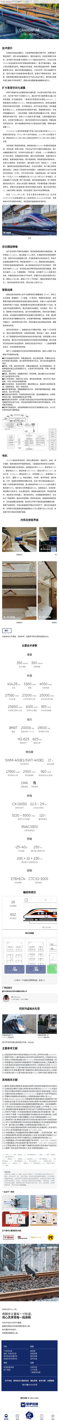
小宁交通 (33, 1370)
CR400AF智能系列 (17, 1)
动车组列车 (9, 1)
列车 (5, 1347)
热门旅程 (7, 1370)
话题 (52, 1419)
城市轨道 (33, 1359)
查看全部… (31, 1042)
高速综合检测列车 (10, 1359)
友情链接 (50, 1381)
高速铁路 (33, 1354)
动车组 (6, 1419)
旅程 (41, 1419)
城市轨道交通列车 (10, 1356)
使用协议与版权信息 (21, 1381)
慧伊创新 (23, 1398)
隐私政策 (33, 1381)
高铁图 (32, 1351)
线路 (17, 1419)
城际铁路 (33, 1356)
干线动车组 (8, 1351)
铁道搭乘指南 (9, 1367)
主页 (3, 1)
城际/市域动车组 (10, 1354)
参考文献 (42, 1381)
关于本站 (23, 1185)
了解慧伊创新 (35, 1372)
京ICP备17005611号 (29, 1385)
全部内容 (33, 1367)
